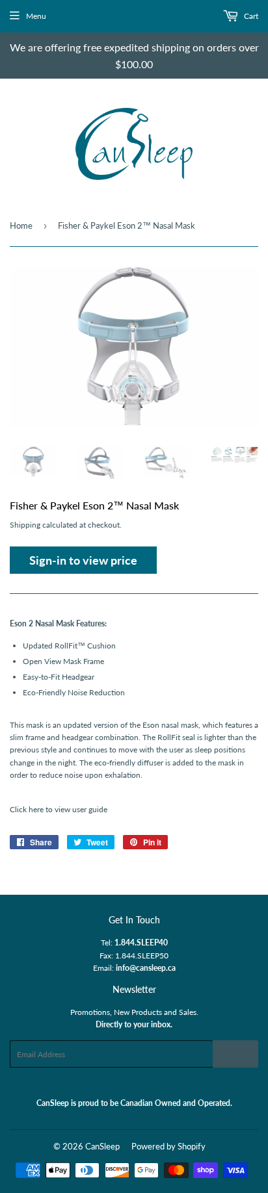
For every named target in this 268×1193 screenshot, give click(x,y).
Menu (36, 16)
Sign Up (235, 1054)
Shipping (25, 525)
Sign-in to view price (83, 560)
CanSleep (102, 1146)
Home (21, 225)
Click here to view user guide (58, 809)
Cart (250, 16)
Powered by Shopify (168, 1146)
